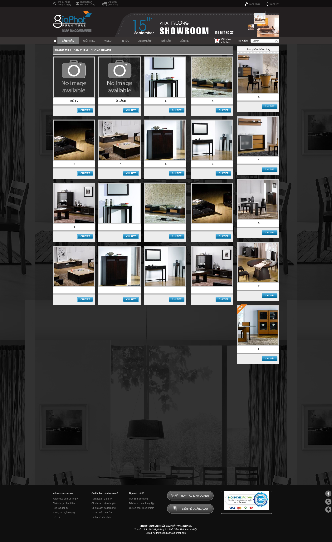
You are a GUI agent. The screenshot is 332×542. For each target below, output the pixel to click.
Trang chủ (63, 50)
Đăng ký (274, 4)
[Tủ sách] (119, 97)
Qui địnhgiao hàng (113, 3)
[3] (212, 160)
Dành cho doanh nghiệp (141, 503)
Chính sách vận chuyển (103, 503)
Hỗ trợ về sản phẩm (101, 517)
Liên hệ (57, 517)
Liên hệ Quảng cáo (195, 508)
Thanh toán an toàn (101, 512)
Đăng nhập (254, 4)
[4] (212, 97)
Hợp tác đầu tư (60, 508)
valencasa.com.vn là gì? (65, 498)
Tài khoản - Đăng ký (101, 498)
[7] (119, 160)
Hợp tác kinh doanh (195, 495)
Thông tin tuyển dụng (64, 512)
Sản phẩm (81, 50)
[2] (74, 160)
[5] (165, 160)
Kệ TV (74, 100)
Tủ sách (120, 100)
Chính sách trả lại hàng (103, 508)
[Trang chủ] (55, 40)
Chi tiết (85, 110)
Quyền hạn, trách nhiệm (141, 508)
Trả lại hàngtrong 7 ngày (64, 3)
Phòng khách (101, 50)
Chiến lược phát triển (64, 503)
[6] (165, 97)
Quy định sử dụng (138, 498)
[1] (74, 223)
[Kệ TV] (74, 97)
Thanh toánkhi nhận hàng (87, 3)
